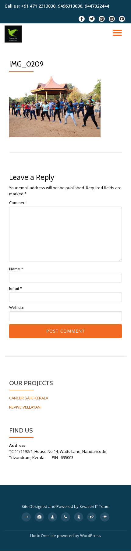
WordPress (90, 535)
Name (16, 269)
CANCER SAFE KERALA (28, 398)
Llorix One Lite (43, 535)
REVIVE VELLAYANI (25, 407)
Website (16, 307)
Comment (18, 202)
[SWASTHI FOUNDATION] (14, 34)
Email (15, 288)
